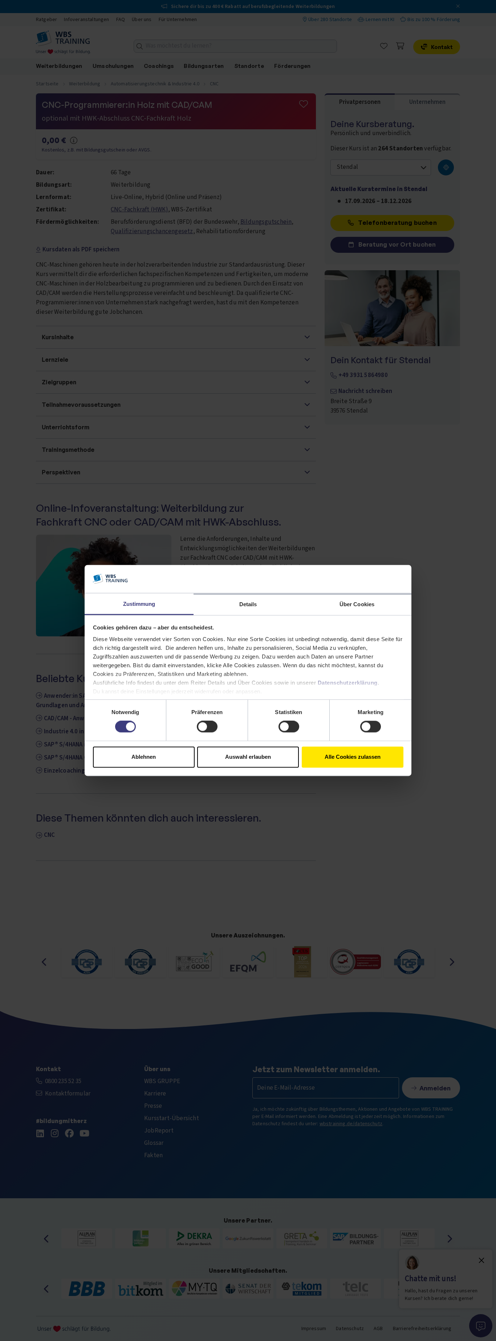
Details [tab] (248, 604)
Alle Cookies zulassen (353, 757)
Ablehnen (143, 757)
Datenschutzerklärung (348, 683)
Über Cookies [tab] (357, 604)
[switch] (207, 727)
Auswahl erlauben (248, 757)
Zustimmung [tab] (139, 604)
